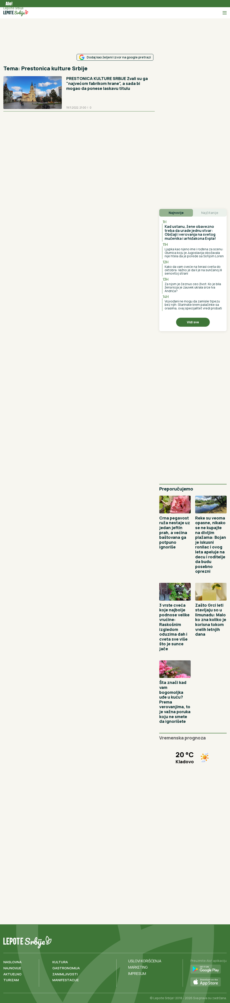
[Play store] (208, 969)
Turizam (11, 980)
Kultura (60, 962)
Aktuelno (12, 974)
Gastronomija (66, 968)
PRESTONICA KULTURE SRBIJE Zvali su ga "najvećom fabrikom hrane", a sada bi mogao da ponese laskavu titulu (107, 83)
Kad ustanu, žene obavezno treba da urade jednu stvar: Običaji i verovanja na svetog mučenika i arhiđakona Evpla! (190, 232)
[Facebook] (204, 941)
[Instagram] (223, 941)
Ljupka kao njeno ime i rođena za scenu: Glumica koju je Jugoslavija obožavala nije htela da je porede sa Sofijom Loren (194, 252)
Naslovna (12, 962)
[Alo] (7, 3)
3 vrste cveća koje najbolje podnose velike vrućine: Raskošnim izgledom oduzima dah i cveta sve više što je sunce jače (174, 626)
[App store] (208, 982)
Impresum (137, 973)
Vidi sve (193, 322)
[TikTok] (213, 941)
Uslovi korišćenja (144, 961)
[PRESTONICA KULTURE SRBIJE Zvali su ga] (32, 92)
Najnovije (12, 968)
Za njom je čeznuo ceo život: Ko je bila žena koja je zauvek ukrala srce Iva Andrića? (193, 287)
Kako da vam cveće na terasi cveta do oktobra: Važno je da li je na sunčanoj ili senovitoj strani (193, 270)
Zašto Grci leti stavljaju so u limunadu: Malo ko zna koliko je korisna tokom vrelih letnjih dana (210, 619)
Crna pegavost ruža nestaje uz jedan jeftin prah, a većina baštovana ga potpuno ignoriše (174, 532)
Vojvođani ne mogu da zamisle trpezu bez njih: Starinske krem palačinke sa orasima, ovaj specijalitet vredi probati (193, 304)
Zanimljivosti (65, 974)
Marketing (138, 967)
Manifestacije (65, 980)
